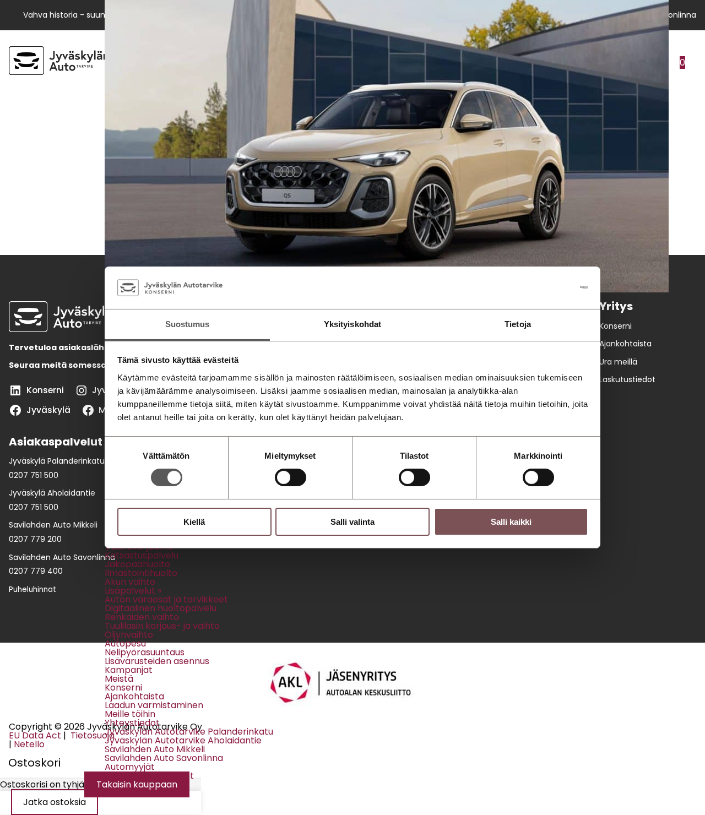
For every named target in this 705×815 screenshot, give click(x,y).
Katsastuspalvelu (141, 555)
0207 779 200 (35, 539)
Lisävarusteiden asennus (157, 661)
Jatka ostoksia (54, 802)
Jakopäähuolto (137, 564)
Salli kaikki (511, 521)
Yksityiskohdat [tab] (352, 324)
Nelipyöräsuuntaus (145, 652)
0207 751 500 (33, 475)
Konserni (123, 687)
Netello (29, 744)
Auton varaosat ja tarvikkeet (166, 599)
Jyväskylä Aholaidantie (52, 492)
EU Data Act (35, 735)
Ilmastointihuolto (141, 573)
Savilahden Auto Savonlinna (164, 758)
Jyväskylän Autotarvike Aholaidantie (183, 740)
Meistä (119, 678)
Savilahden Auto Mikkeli (155, 749)
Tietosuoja (91, 735)
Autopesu (125, 643)
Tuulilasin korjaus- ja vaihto (162, 626)
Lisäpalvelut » (133, 590)
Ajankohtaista (134, 696)
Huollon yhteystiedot (149, 775)
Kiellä (194, 521)
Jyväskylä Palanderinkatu (57, 460)
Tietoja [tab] (518, 324)
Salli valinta (352, 521)
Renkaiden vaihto (142, 617)
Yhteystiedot (132, 722)
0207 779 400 (36, 571)
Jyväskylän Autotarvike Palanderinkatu (189, 731)
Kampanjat (129, 670)
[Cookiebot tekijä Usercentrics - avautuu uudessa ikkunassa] (540, 287)
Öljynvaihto (129, 634)
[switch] (290, 477)
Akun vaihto (130, 581)
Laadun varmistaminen (154, 705)
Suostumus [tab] (187, 324)
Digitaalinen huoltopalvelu (160, 608)
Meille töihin (130, 714)
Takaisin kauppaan (136, 784)
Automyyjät (130, 766)
